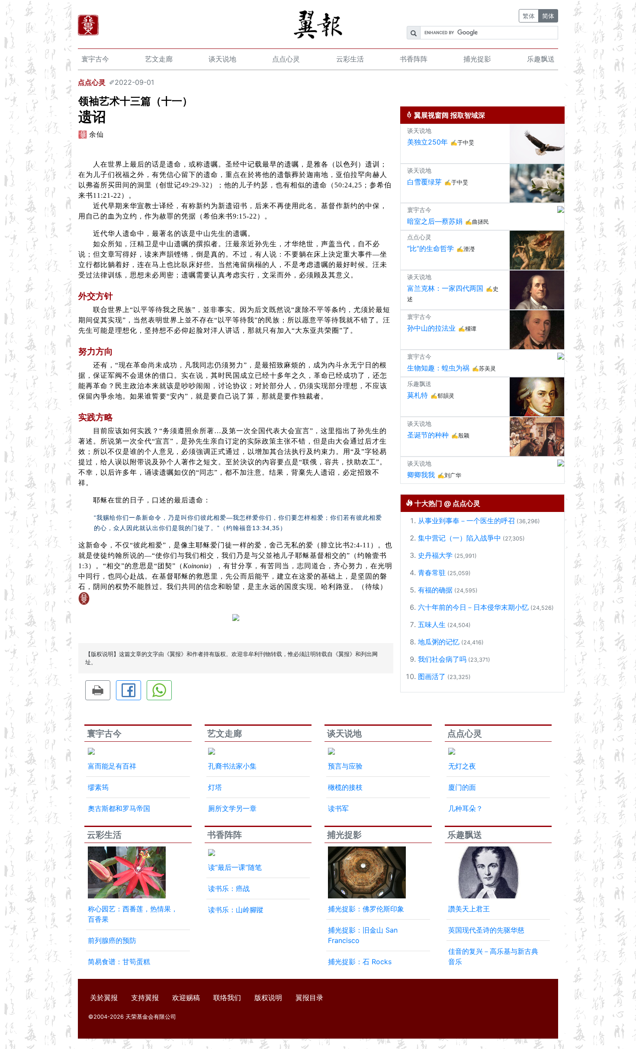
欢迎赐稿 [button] (186, 997)
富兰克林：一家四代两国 (445, 288)
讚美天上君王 (469, 908)
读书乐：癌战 (229, 888)
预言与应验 (345, 766)
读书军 (338, 808)
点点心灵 (286, 59)
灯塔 (215, 787)
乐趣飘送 (541, 59)
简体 (548, 15)
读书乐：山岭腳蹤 (235, 909)
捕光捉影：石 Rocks (360, 961)
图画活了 (432, 676)
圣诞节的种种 (428, 435)
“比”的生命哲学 (430, 248)
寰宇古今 (95, 59)
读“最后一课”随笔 (235, 867)
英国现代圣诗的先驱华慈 (486, 930)
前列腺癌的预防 (112, 940)
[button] (97, 690)
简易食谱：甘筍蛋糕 (119, 961)
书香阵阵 (413, 59)
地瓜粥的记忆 (438, 641)
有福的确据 (435, 590)
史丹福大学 (435, 555)
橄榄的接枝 (345, 787)
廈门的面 (462, 787)
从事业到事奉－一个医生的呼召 (466, 520)
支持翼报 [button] (145, 997)
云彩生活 (350, 59)
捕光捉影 (477, 59)
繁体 (529, 15)
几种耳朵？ (465, 808)
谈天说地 (222, 59)
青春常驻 (432, 572)
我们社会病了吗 (442, 659)
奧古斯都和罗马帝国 (119, 808)
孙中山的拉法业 (431, 328)
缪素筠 (98, 787)
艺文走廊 (159, 59)
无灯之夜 (462, 766)
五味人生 (432, 624)
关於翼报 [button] (104, 997)
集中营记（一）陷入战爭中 (459, 538)
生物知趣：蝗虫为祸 (438, 368)
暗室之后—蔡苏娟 (435, 221)
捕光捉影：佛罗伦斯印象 (366, 908)
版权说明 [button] (268, 997)
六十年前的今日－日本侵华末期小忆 (473, 607)
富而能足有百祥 (112, 766)
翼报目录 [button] (309, 997)
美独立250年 (427, 142)
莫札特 (417, 395)
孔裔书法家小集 (232, 766)
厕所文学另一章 (232, 808)
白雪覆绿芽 (424, 181)
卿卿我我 (421, 474)
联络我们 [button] (227, 997)
